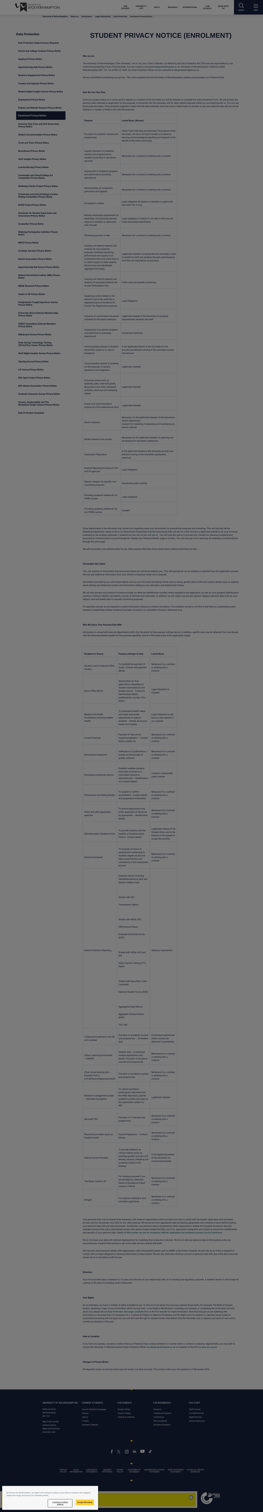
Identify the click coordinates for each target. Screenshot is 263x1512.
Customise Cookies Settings (60, 1503)
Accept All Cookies (84, 1502)
